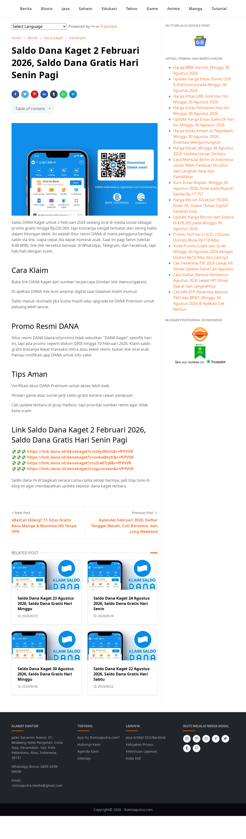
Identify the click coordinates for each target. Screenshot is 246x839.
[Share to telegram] (73, 94)
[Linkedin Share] (44, 94)
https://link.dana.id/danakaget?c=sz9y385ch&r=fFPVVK (80, 451)
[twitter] (225, 739)
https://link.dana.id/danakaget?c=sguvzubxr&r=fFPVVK (80, 468)
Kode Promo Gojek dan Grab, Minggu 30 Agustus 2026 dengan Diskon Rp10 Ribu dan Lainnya (203, 251)
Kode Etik (133, 758)
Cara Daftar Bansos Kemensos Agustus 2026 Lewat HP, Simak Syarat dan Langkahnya (200, 280)
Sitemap (84, 758)
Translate (108, 26)
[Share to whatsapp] (63, 94)
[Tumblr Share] (54, 94)
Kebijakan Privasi (139, 744)
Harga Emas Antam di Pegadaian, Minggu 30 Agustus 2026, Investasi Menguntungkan (203, 136)
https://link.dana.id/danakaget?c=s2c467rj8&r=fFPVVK (79, 463)
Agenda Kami (88, 751)
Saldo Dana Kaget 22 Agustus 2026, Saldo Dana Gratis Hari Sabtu (121, 674)
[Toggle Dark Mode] (239, 8)
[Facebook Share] (15, 94)
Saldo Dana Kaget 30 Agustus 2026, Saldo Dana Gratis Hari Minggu (46, 674)
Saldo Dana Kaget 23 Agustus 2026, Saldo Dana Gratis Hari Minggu (46, 603)
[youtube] (206, 739)
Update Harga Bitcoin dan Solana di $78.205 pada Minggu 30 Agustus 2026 (203, 222)
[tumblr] (187, 748)
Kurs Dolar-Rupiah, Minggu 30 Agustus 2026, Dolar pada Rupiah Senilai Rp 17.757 (203, 188)
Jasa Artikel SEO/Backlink (146, 737)
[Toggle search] (243, 8)
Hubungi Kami (89, 744)
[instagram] (233, 9)
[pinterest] (196, 739)
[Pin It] (34, 94)
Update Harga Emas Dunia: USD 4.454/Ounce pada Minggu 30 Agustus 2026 (202, 84)
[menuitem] (25, 8)
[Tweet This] (25, 94)
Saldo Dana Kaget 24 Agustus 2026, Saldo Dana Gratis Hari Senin (121, 603)
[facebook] (216, 739)
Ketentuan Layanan (141, 751)
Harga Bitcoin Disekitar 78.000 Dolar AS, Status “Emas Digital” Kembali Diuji (201, 205)
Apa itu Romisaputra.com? (98, 737)
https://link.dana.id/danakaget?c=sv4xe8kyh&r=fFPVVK (80, 457)
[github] (196, 748)
